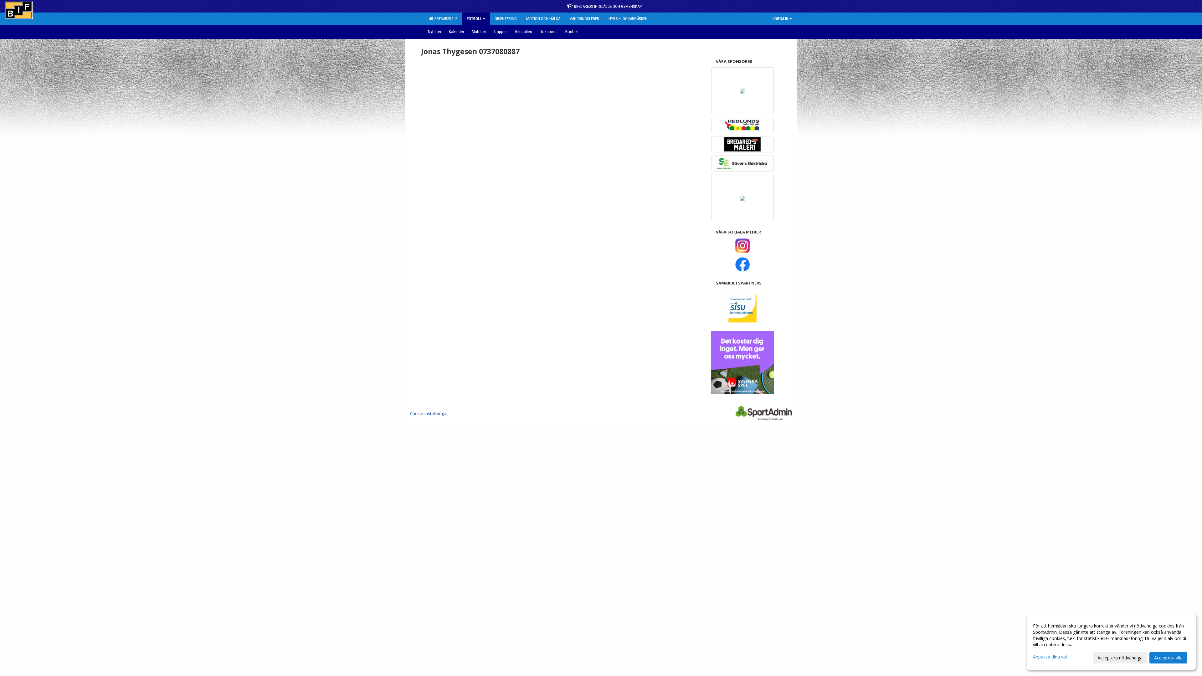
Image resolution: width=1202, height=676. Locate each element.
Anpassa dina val (1050, 657)
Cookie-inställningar (429, 413)
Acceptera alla (1168, 658)
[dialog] (1111, 641)
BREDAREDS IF (445, 18)
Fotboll (474, 18)
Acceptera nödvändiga (1120, 658)
